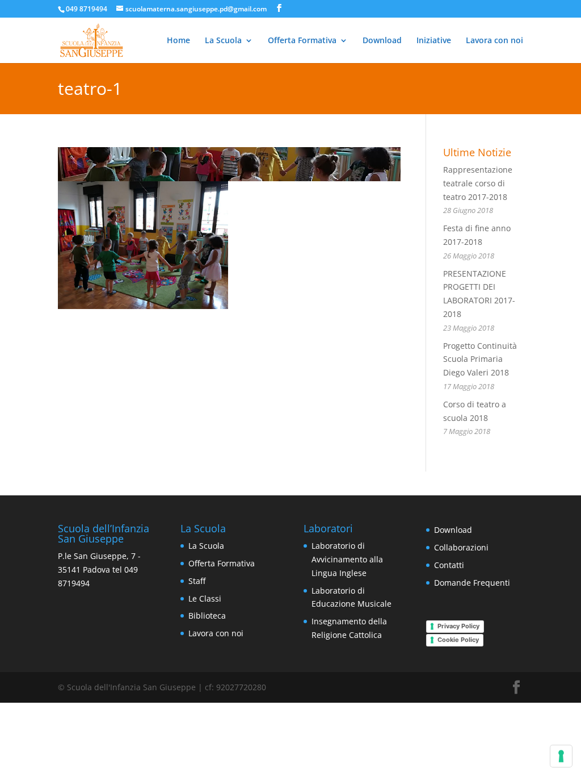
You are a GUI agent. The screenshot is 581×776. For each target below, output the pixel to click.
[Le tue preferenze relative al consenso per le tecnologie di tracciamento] (561, 756)
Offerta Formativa (302, 40)
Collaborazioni (461, 547)
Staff (196, 580)
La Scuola (223, 40)
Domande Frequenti (472, 582)
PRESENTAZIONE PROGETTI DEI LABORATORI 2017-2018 (479, 300)
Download (382, 40)
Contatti (449, 565)
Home (178, 40)
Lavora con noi (494, 40)
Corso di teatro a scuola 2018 (474, 418)
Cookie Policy (458, 640)
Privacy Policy (458, 626)
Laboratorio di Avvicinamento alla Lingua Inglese (347, 559)
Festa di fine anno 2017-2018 (477, 242)
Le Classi (204, 598)
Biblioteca (207, 615)
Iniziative (433, 40)
